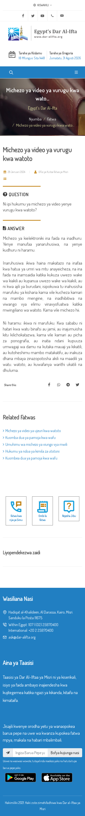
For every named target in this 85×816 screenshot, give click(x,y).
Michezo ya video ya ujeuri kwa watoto (33, 430)
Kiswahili (43, 5)
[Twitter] (33, 16)
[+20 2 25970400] (52, 16)
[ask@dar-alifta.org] (62, 16)
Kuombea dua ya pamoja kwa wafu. (31, 458)
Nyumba (35, 118)
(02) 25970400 (46, 624)
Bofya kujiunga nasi (65, 752)
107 (30, 624)
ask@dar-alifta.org (21, 637)
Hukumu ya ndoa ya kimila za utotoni (32, 451)
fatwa (51, 118)
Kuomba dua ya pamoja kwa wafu (30, 437)
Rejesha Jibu (69, 516)
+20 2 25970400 (41, 630)
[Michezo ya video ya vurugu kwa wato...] (49, 385)
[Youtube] (42, 16)
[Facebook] (23, 16)
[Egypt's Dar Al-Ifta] (42, 33)
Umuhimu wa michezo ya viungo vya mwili (36, 444)
